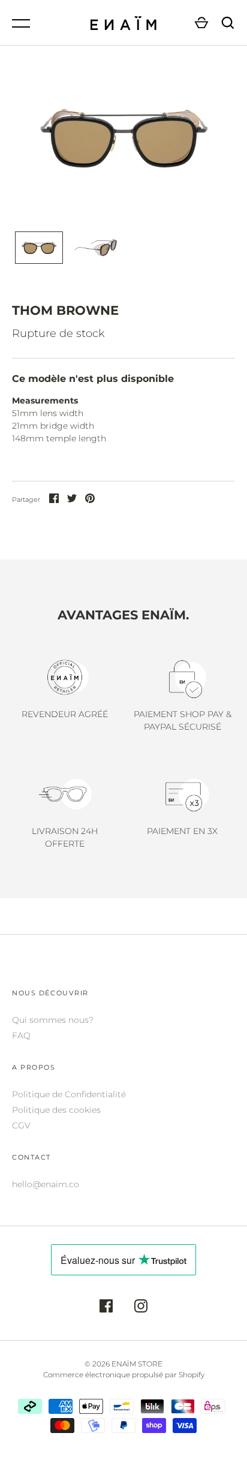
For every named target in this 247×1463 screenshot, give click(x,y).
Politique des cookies (56, 1109)
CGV (21, 1125)
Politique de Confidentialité (69, 1094)
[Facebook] (106, 1307)
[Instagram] (140, 1307)
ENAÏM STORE (137, 1363)
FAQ (21, 1035)
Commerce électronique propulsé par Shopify (123, 1374)
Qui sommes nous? (53, 1020)
